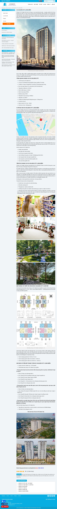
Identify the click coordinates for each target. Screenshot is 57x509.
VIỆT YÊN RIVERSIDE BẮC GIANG (8, 47)
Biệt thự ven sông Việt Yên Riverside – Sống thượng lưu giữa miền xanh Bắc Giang (8, 56)
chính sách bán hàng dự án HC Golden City (29, 474)
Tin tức (40, 4)
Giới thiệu (36, 4)
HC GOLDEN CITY (34, 78)
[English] (39, 0)
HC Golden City (23, 74)
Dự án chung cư (4, 30)
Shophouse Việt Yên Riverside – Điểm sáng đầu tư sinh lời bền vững (8, 62)
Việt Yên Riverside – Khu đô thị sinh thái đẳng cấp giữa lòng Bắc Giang (8, 65)
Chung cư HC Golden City (21, 12)
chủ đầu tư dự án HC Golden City (43, 474)
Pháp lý (48, 4)
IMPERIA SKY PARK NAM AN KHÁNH (8, 45)
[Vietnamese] (41, 0)
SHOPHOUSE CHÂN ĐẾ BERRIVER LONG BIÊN (8, 38)
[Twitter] (50, 496)
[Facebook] (48, 496)
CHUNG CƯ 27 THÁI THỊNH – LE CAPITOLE (25, 484)
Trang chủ (30, 4)
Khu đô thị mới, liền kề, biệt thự (7, 32)
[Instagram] (52, 496)
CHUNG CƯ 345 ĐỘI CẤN (22, 489)
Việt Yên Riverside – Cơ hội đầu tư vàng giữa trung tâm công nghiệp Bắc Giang (8, 53)
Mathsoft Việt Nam (37, 507)
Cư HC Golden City (31, 405)
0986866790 (6, 506)
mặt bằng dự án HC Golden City (28, 475)
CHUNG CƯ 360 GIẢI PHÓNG (23, 491)
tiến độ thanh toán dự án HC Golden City (41, 475)
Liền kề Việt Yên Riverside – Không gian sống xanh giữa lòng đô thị (8, 60)
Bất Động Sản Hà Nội (51, 499)
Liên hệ (53, 4)
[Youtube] (54, 496)
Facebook (5, 503)
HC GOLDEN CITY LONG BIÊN (31, 107)
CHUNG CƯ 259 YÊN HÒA (22, 486)
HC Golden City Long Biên (34, 367)
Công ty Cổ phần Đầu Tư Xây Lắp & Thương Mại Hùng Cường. (34, 84)
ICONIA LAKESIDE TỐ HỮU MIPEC (8, 43)
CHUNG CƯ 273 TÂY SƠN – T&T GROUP (25, 483)
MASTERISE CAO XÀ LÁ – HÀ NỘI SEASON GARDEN (8, 41)
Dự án (44, 4)
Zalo (4, 501)
